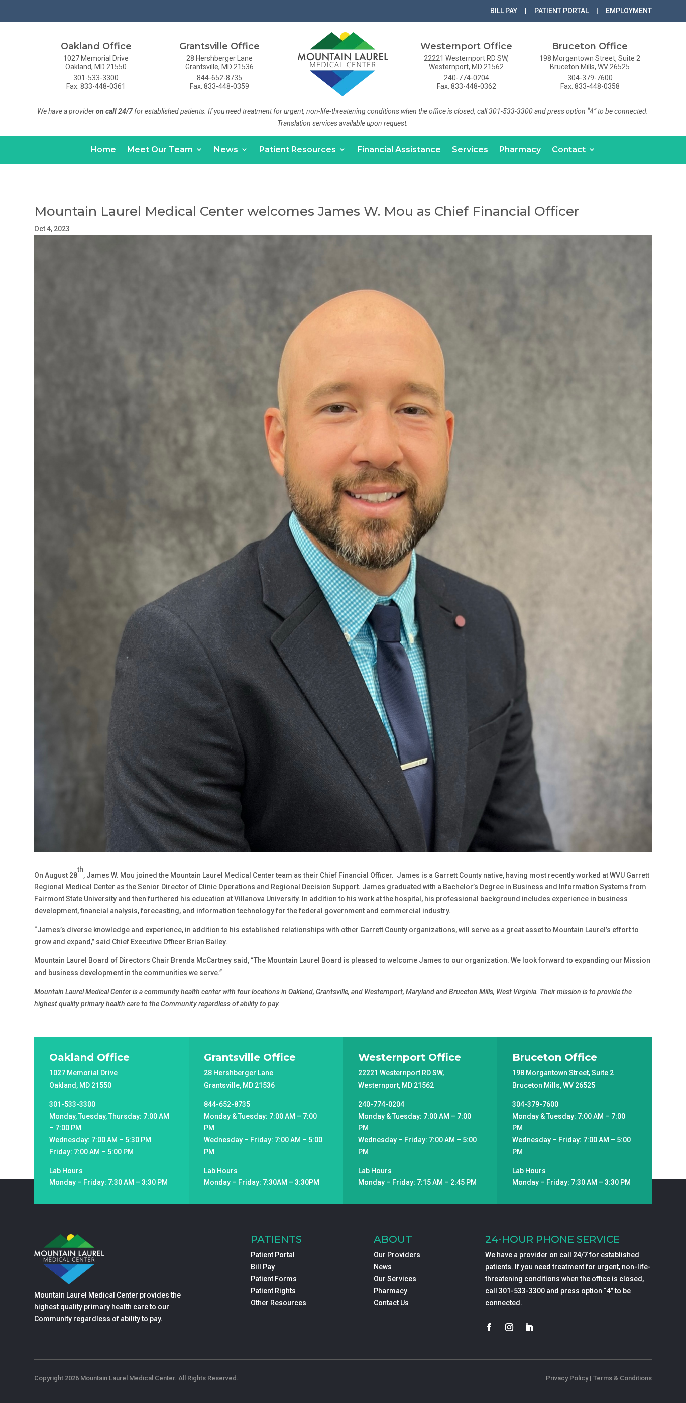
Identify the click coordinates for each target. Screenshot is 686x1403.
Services (470, 149)
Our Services (395, 1279)
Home (103, 149)
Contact (569, 149)
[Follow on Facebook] (489, 1327)
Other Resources (278, 1303)
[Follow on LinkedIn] (529, 1327)
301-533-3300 (522, 1291)
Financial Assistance (399, 149)
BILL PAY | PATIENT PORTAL (539, 11)
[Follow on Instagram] (509, 1327)
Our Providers (397, 1255)
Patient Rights (273, 1291)
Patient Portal (273, 1255)
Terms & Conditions (622, 1378)
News (226, 149)
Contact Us (391, 1303)
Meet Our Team (160, 149)
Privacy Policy (567, 1378)
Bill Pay (263, 1267)
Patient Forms (274, 1279)
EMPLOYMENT (629, 11)
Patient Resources (297, 149)
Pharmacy (520, 149)
